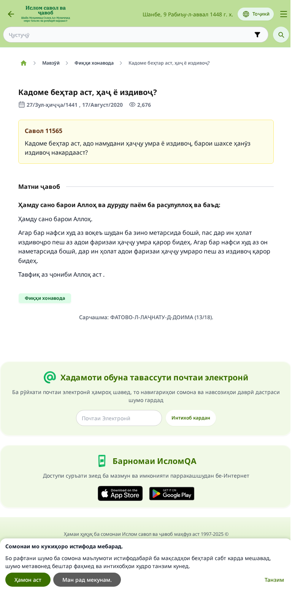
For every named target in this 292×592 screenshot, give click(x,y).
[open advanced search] (257, 34)
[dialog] (146, 565)
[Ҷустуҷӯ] (281, 35)
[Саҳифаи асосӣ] (23, 63)
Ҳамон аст (27, 579)
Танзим (274, 579)
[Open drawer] (283, 14)
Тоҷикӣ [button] (261, 14)
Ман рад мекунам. (87, 579)
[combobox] (130, 35)
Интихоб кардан (190, 418)
